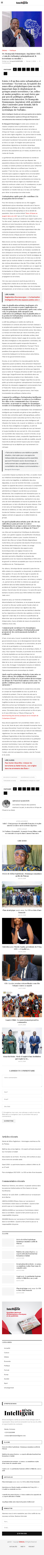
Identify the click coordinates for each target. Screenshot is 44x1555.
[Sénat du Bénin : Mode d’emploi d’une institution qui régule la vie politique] (22, 1041)
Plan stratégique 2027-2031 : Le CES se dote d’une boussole (22, 911)
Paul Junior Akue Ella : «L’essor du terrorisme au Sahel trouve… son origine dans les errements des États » (20, 765)
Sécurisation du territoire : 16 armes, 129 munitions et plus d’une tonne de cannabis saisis (29, 1266)
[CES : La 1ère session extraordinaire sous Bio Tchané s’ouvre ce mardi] (22, 967)
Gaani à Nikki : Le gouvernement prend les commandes (22, 1021)
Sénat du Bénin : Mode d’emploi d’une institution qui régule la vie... (22, 1057)
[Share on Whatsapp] (32, 69)
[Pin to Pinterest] (28, 69)
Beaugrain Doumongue (10, 777)
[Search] (42, 3)
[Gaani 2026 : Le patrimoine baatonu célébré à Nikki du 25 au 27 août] (8, 1279)
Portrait (6, 1370)
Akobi (4, 1195)
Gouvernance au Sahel (28, 777)
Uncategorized (9, 1388)
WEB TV (23, 1546)
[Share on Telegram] (37, 69)
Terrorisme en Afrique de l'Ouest (30, 780)
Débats (6, 1357)
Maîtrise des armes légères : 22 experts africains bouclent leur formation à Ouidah (26, 1254)
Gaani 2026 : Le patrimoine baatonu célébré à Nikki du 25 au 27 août (28, 1277)
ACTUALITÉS (13, 1546)
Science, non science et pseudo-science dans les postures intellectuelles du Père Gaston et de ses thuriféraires (21, 1188)
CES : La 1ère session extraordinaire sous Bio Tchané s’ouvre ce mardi (22, 984)
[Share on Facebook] (19, 69)
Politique (7, 1366)
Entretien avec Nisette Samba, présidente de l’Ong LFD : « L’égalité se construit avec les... (20, 1488)
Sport (6, 1383)
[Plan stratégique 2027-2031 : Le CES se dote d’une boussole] (22, 894)
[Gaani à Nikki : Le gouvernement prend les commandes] (22, 1004)
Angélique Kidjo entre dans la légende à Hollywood (18, 1502)
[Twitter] (19, 1552)
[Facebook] (16, 1552)
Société (6, 1379)
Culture (6, 1353)
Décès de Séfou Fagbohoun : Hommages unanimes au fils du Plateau (22, 875)
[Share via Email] (5, 73)
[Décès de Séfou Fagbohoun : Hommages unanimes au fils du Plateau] (22, 858)
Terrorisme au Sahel (9, 780)
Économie (7, 1361)
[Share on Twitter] (24, 69)
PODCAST (31, 1546)
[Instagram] (22, 1552)
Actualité (7, 1348)
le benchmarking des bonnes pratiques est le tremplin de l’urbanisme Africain (20, 715)
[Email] (28, 1552)
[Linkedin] (25, 1552)
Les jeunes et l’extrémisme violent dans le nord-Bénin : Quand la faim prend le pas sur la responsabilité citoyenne (20, 1203)
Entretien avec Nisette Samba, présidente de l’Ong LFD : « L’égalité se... (22, 948)
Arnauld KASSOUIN (16, 61)
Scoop (6, 1374)
